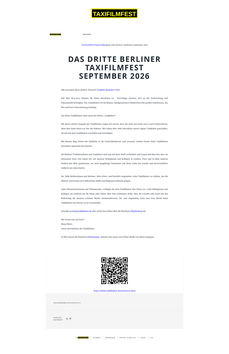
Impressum (110, 338)
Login (143, 338)
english (102, 34)
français (118, 34)
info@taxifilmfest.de (82, 211)
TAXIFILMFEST (88, 45)
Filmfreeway (136, 211)
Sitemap (96, 338)
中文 (131, 34)
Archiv (72, 34)
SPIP (151, 338)
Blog (105, 45)
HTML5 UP (131, 338)
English (101, 90)
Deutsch (87, 34)
